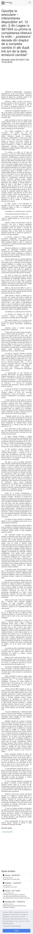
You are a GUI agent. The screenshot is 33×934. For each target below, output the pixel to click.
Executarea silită (7, 832)
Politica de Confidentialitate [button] (12, 926)
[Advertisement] (16, 79)
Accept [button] (16, 930)
